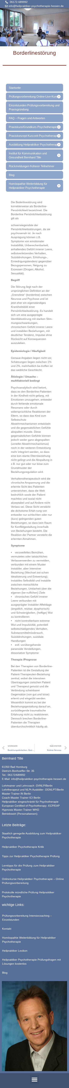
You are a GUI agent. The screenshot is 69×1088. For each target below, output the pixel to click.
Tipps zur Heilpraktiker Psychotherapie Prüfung (31, 856)
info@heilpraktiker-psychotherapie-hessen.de (38, 778)
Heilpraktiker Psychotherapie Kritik (23, 846)
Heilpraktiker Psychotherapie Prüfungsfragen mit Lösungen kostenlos (31, 961)
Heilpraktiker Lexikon (14, 950)
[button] (34, 1079)
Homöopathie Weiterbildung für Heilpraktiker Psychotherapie (29, 939)
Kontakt (6, 928)
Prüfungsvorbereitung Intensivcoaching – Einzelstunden (27, 917)
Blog (4, 972)
